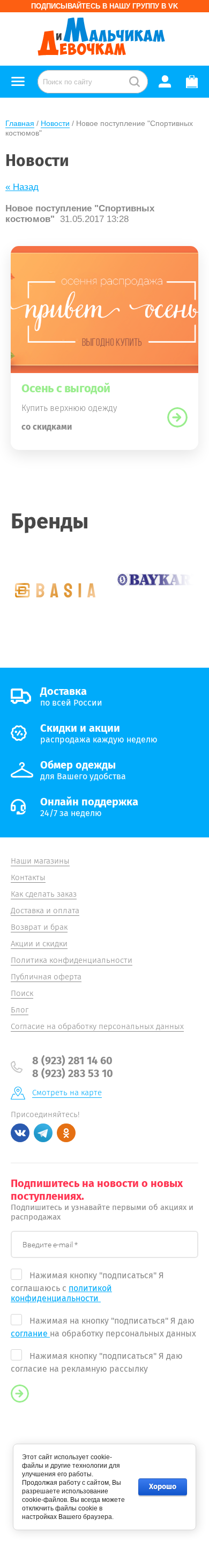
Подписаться (20, 1393)
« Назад (22, 187)
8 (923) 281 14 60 (72, 1060)
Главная (19, 123)
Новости (55, 123)
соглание (30, 1333)
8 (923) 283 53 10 (72, 1073)
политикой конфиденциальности (61, 1293)
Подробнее (177, 417)
